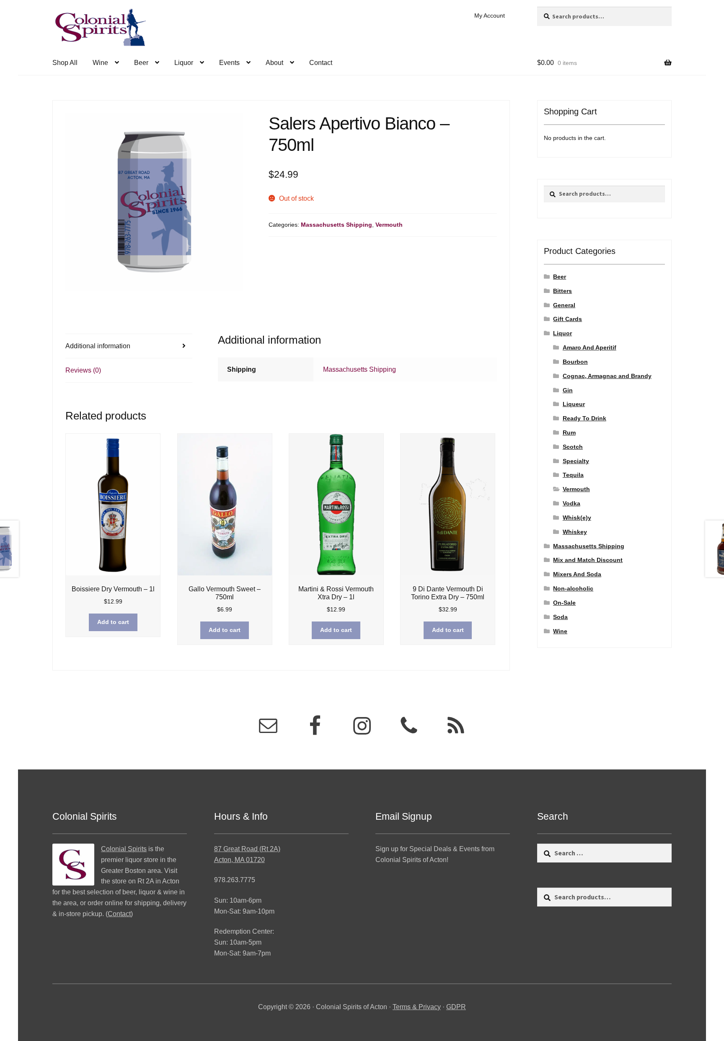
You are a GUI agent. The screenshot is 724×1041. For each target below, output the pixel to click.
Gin (568, 390)
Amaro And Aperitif (589, 347)
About (274, 62)
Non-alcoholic (573, 588)
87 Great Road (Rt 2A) (247, 848)
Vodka (571, 503)
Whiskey (575, 531)
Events (229, 62)
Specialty (576, 461)
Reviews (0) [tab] (83, 370)
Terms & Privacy (417, 1006)
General (564, 305)
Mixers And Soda (577, 574)
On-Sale (564, 602)
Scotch (573, 446)
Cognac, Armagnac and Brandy (607, 376)
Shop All (65, 62)
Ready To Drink (584, 418)
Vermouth (389, 224)
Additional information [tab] (97, 346)
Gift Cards (567, 319)
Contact (320, 62)
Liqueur (574, 404)
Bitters (562, 290)
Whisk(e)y (577, 517)
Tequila (573, 474)
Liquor (183, 62)
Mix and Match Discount (588, 560)
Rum (569, 432)
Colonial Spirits (124, 848)
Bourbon (575, 361)
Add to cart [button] (113, 622)
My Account (489, 15)
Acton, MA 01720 (239, 859)
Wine (100, 62)
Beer (141, 62)
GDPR (456, 1006)
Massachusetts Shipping (336, 224)
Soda (560, 617)
